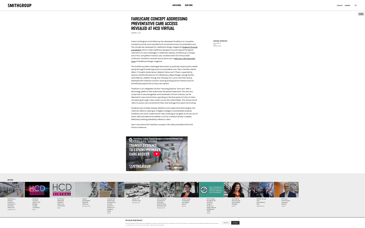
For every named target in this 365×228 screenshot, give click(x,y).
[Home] (20, 5)
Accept (235, 223)
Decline (226, 223)
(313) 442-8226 (217, 45)
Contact (340, 5)
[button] (176, 5)
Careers (347, 5)
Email (214, 44)
